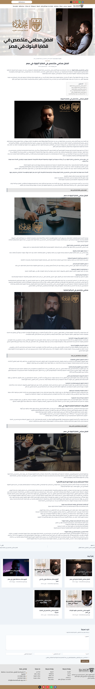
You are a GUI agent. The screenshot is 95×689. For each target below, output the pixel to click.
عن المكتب (56, 6)
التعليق (87, 636)
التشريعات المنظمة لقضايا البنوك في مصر (77, 90)
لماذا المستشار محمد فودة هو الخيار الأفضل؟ (77, 94)
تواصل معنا (15, 6)
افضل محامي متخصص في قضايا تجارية (9, 546)
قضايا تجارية (47, 61)
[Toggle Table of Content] (85, 84)
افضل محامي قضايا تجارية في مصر (80, 579)
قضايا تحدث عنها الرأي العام (47, 6)
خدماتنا (61, 6)
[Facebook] (83, 2)
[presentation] (79, 567)
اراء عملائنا (27, 6)
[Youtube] (74, 2)
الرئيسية (69, 6)
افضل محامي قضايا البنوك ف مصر (79, 87)
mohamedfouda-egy (83, 582)
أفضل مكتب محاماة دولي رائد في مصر (48, 580)
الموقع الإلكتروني (28, 654)
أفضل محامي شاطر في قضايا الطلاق (87, 546)
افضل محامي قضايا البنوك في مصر (78, 92)
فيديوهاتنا (33, 6)
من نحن (65, 6)
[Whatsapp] (80, 2)
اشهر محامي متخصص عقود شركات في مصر (79, 611)
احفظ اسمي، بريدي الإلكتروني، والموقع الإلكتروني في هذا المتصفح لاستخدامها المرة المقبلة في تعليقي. (67, 657)
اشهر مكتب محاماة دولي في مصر (17, 579)
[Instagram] (77, 2)
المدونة (38, 6)
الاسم (87, 654)
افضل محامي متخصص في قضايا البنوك (78, 86)
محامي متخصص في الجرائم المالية (79, 89)
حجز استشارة (21, 6)
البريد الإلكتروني (56, 654)
